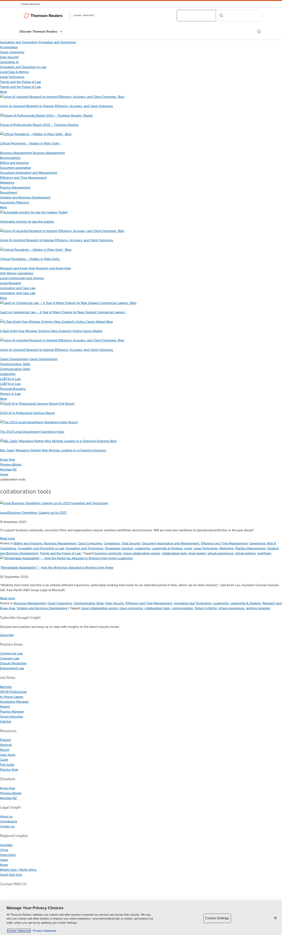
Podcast (5, 740)
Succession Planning (14, 202)
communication (182, 608)
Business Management (16, 153)
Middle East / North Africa (18, 870)
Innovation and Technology (19, 42)
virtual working (245, 553)
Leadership (7, 374)
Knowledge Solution (119, 548)
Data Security (9, 57)
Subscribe (7, 635)
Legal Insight (84, 15)
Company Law (9, 658)
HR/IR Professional (13, 692)
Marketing (7, 183)
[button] (41, 32)
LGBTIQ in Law (10, 379)
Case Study (7, 755)
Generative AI (9, 62)
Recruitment (8, 192)
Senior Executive (11, 716)
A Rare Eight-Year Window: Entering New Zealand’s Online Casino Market (51, 331)
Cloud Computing (12, 52)
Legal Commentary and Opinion (22, 278)
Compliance (112, 543)
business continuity (108, 553)
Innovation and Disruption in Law (23, 67)
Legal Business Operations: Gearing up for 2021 (33, 513)
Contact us (7, 826)
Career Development (14, 359)
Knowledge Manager (14, 702)
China (4, 850)
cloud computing (131, 608)
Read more (7, 538)
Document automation (15, 168)
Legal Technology (12, 77)
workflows (264, 553)
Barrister (6, 687)
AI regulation (9, 47)
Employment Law (12, 668)
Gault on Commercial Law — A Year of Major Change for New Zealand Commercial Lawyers (63, 312)
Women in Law (10, 394)
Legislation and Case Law (17, 288)
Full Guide (7, 765)
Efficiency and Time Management (23, 178)
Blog (121, 97)
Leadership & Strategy (167, 548)
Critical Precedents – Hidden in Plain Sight (30, 143)
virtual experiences (220, 553)
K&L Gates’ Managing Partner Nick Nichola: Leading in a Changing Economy (53, 450)
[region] (141, 918)
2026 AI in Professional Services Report (27, 413)
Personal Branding (13, 389)
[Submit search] (221, 15)
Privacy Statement (43, 930)
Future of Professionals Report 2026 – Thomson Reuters (39, 125)
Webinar (6, 745)
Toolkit (63, 212)
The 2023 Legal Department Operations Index (32, 432)
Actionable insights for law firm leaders (27, 222)
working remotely (258, 608)
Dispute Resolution (13, 663)
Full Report (66, 404)
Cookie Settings (217, 918)
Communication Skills (15, 364)
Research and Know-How (17, 268)
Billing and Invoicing (14, 163)
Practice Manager (12, 712)
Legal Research (10, 283)
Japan (4, 860)
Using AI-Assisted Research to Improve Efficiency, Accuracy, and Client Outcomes (57, 106)
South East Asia (11, 875)
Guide (4, 760)
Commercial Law (11, 653)
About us (6, 816)
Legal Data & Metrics (14, 72)
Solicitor (5, 721)
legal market (197, 553)
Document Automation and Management (28, 173)
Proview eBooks (11, 464)
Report (88, 115)
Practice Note (9, 770)
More (3, 92)
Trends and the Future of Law (20, 82)
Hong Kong (8, 855)
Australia (6, 845)
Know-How (7, 460)
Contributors (8, 821)
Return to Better (206, 608)
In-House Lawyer (11, 697)
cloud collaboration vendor (141, 553)
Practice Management (15, 187)
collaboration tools (174, 553)
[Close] (275, 917)
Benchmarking (10, 158)
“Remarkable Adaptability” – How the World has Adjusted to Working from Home (56, 567)
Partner (5, 707)
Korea (4, 865)
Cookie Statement (19, 930)
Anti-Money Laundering (16, 273)
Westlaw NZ (8, 469)
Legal (188, 548)
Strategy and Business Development (25, 197)
